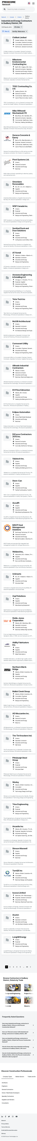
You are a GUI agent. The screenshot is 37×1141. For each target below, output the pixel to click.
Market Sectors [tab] (20, 1076)
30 (27, 967)
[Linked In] (2, 1116)
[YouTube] (16, 1116)
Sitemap (3, 1133)
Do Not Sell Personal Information (9, 1130)
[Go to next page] (30, 966)
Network (6, 4)
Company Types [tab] (7, 1076)
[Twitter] (9, 1116)
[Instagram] (12, 1116)
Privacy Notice (5, 1123)
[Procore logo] (9, 2)
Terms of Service (5, 1127)
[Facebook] (5, 1117)
